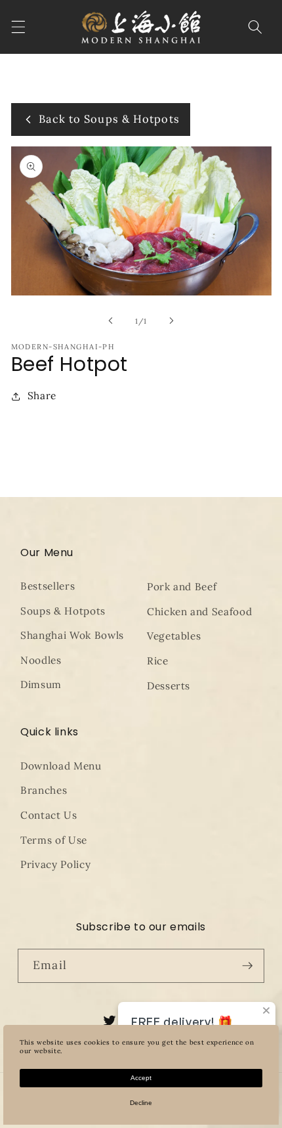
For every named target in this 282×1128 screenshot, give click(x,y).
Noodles (41, 660)
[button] (17, 27)
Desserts (168, 686)
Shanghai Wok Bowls (72, 635)
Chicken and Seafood (199, 611)
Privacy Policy (55, 864)
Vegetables (174, 636)
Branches (43, 790)
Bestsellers (47, 586)
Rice (158, 661)
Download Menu (61, 766)
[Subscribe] (247, 966)
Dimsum (41, 684)
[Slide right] (171, 321)
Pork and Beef (182, 586)
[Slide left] (110, 321)
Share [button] (42, 395)
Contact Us (48, 815)
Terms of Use (53, 840)
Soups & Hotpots (63, 611)
